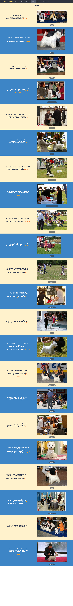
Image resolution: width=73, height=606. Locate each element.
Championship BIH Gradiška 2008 (21, 200)
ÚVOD (16, 1)
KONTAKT (47, 1)
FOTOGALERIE (40, 1)
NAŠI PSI (21, 1)
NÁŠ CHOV (27, 1)
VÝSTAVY (33, 1)
